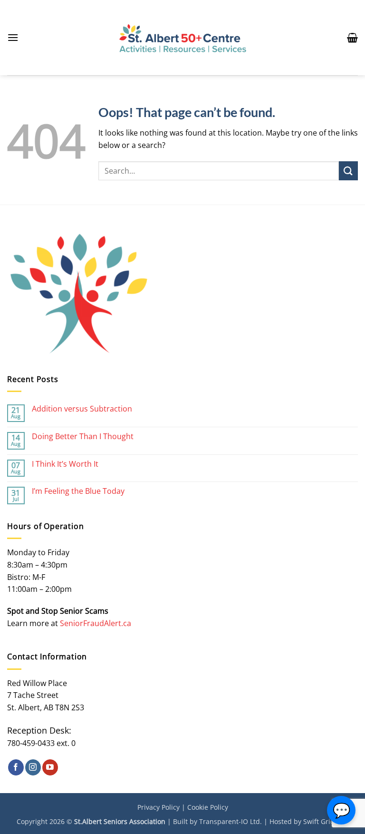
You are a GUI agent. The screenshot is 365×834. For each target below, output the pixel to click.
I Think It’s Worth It (65, 464)
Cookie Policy (207, 807)
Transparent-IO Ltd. (230, 821)
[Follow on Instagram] (33, 767)
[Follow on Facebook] (16, 767)
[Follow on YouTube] (50, 767)
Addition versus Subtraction (82, 408)
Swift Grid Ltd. (325, 821)
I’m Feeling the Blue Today (78, 491)
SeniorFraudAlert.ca (95, 623)
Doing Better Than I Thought (83, 436)
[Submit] (348, 170)
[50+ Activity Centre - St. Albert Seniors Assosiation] (183, 37)
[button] (13, 37)
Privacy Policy (158, 807)
